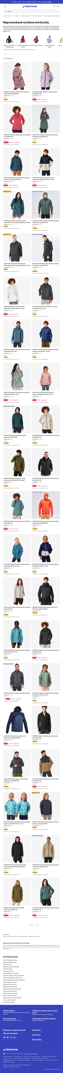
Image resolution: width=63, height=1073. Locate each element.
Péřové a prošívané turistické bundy (9, 46)
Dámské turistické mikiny (10, 986)
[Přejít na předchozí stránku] (26, 925)
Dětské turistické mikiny (10, 984)
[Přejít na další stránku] (37, 925)
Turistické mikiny (8, 969)
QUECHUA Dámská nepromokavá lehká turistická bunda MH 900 (16, 780)
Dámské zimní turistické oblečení (12, 997)
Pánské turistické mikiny (10, 962)
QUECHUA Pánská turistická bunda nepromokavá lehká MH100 (15, 737)
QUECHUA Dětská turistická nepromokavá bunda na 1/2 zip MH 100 (45, 823)
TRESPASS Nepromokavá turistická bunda (17, 693)
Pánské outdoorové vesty (10, 960)
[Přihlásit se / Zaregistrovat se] (54, 6)
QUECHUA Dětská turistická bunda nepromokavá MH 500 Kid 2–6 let (43, 393)
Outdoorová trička (8, 971)
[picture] (17, 76)
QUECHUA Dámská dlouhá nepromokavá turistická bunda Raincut (16, 92)
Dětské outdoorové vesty (10, 982)
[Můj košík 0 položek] (58, 6)
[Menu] (5, 6)
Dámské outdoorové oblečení (11, 966)
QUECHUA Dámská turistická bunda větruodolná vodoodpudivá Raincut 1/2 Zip (17, 221)
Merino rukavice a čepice (10, 995)
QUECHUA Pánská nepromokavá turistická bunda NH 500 (45, 479)
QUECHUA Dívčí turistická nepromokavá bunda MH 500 (44, 92)
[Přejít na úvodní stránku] (29, 6)
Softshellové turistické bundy (23, 46)
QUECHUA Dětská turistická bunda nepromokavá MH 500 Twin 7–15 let (43, 178)
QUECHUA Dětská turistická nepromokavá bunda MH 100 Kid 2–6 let (45, 694)
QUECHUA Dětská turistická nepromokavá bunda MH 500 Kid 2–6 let (17, 565)
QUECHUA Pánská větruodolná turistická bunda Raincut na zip (45, 307)
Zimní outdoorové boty (9, 1000)
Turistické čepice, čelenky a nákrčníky (13, 975)
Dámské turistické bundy (50, 46)
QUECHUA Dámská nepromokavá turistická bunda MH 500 (17, 135)
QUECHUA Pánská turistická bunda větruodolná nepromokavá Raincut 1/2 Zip (17, 264)
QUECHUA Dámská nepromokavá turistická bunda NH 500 (17, 522)
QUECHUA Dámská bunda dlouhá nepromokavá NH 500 (14, 908)
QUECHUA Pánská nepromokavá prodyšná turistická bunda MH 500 (45, 221)
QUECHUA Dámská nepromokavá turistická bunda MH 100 (17, 608)
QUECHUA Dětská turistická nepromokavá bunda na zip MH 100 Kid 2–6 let (17, 823)
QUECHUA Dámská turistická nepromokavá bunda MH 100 (45, 908)
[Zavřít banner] (58, 2)
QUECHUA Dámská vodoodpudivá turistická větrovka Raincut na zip (14, 307)
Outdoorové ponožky (9, 1002)
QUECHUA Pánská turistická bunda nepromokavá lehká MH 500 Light (15, 479)
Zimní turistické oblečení (10, 991)
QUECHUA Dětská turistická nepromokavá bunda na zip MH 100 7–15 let (45, 350)
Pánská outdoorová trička (10, 993)
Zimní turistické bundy (36, 45)
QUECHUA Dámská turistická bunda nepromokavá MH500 (15, 436)
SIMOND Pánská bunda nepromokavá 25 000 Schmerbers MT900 (45, 608)
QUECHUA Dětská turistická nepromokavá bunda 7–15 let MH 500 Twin (17, 178)
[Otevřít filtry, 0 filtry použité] (5, 54)
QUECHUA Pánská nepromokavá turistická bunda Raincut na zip (17, 350)
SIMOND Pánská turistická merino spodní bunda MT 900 (45, 737)
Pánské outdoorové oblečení (11, 973)
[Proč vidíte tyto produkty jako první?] (4, 58)
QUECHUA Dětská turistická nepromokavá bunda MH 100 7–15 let (17, 651)
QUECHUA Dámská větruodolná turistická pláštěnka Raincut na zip (17, 393)
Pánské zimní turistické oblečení (12, 989)
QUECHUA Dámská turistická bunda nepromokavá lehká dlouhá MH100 (15, 865)
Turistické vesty (7, 964)
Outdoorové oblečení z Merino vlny (12, 977)
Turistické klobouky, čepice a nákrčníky (14, 980)
